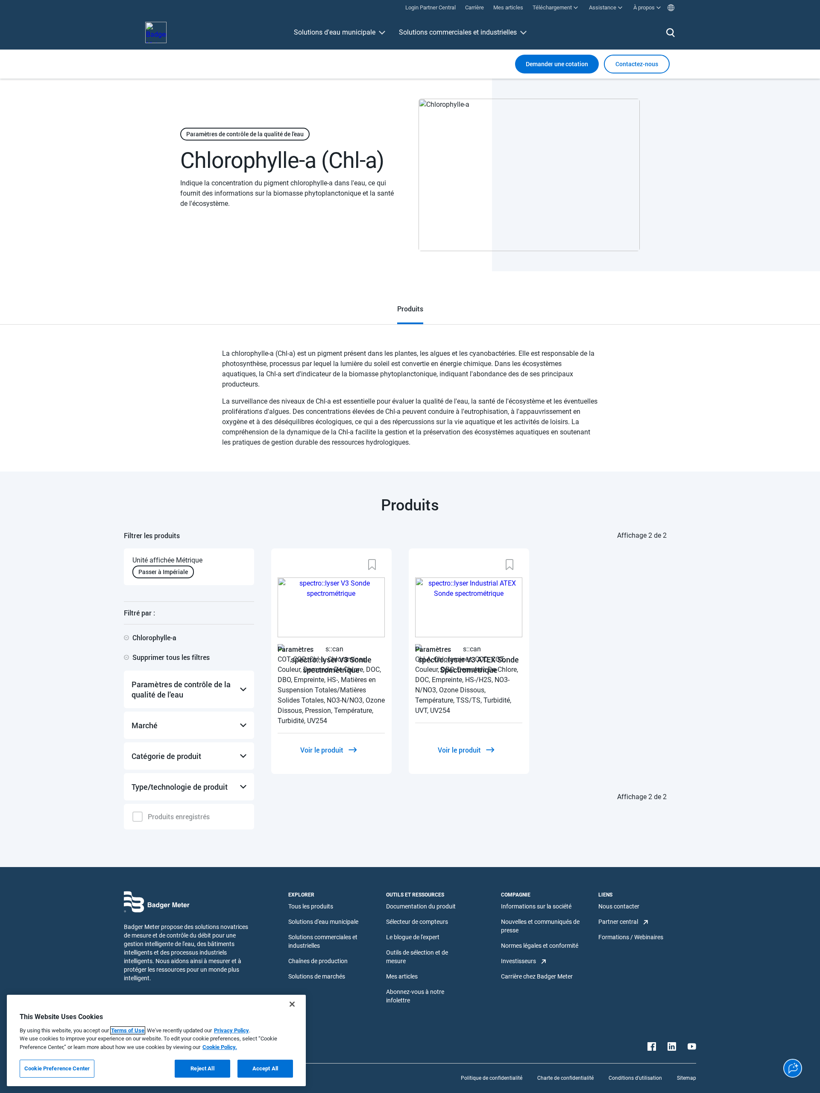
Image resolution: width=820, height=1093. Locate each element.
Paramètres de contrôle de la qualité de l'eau (245, 134)
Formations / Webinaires (630, 937)
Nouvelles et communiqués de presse (540, 926)
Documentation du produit (421, 906)
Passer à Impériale (163, 572)
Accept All (265, 1068)
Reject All (202, 1068)
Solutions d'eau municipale (334, 32)
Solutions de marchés (316, 976)
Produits (410, 308)
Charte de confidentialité (565, 1078)
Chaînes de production (318, 961)
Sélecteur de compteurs (417, 921)
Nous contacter (618, 906)
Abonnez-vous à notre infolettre (415, 996)
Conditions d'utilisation (635, 1078)
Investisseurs (518, 961)
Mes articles (402, 976)
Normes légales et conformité (539, 945)
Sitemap (686, 1078)
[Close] (292, 1004)
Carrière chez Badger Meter (537, 976)
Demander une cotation (557, 64)
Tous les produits (310, 906)
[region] (156, 1040)
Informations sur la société (536, 906)
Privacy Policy (231, 1030)
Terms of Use (127, 1030)
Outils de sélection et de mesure (417, 956)
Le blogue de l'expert (412, 937)
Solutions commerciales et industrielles (458, 32)
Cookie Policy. (219, 1047)
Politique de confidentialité (491, 1078)
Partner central (618, 921)
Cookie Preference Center (57, 1068)
